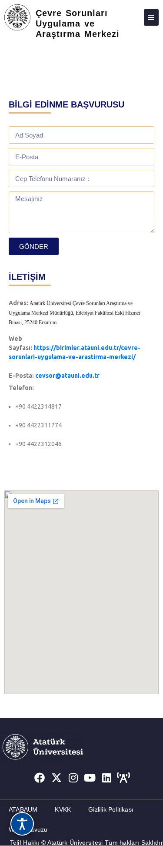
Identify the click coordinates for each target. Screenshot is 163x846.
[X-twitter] (56, 777)
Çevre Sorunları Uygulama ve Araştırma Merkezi (78, 23)
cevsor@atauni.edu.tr (67, 375)
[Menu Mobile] (151, 17)
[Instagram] (73, 777)
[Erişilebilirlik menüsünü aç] (22, 824)
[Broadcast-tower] (123, 777)
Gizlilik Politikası (110, 809)
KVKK (63, 809)
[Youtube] (90, 777)
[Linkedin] (107, 777)
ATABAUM (23, 809)
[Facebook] (39, 777)
